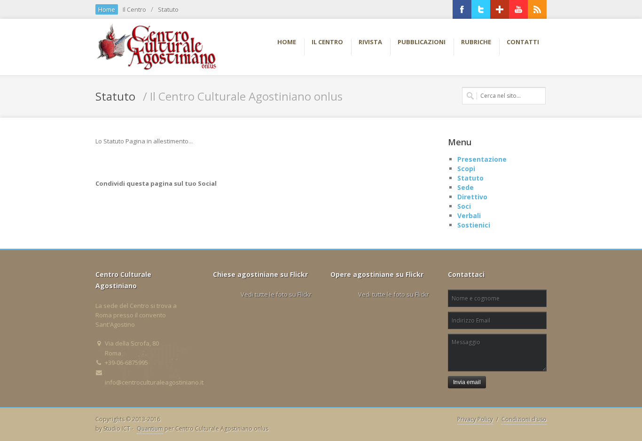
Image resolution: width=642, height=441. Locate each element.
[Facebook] (462, 9)
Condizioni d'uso (524, 419)
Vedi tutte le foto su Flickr (276, 294)
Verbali (469, 215)
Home (106, 9)
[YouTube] (518, 9)
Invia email (467, 382)
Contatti (523, 42)
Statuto (168, 9)
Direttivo (472, 196)
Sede (465, 187)
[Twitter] (480, 9)
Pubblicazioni (422, 42)
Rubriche (476, 42)
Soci (464, 206)
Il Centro (134, 9)
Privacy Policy (475, 419)
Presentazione (482, 159)
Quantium (150, 429)
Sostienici (473, 224)
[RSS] (537, 9)
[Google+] (499, 9)
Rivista (370, 42)
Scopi (466, 168)
